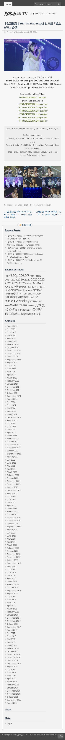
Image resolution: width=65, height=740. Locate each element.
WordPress (53, 735)
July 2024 (11, 402)
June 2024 (11, 405)
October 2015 (12, 697)
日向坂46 (14, 313)
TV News (34, 301)
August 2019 (12, 566)
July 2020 (11, 533)
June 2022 (11, 463)
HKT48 (30, 286)
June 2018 (11, 600)
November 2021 (13, 484)
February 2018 (13, 612)
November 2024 (13, 390)
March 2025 (12, 378)
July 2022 (11, 460)
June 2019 (11, 572)
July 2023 (11, 423)
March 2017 (12, 645)
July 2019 (11, 569)
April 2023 (11, 433)
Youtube (30, 306)
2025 (22, 283)
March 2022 (12, 472)
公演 (41, 205)
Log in (9, 724)
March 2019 (12, 581)
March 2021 (12, 509)
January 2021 (12, 515)
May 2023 (11, 430)
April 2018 (11, 606)
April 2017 (11, 642)
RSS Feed (26, 225)
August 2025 (12, 363)
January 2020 (12, 551)
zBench (42, 735)
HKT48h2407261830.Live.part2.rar (32, 107)
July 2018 (11, 597)
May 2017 (11, 639)
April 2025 (11, 375)
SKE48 (9, 297)
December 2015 (13, 691)
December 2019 (13, 554)
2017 (8, 279)
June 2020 (11, 536)
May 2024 (11, 408)
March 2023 (12, 436)
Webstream (18, 305)
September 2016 (14, 664)
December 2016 (13, 654)
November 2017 (13, 621)
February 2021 (13, 512)
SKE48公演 (19, 297)
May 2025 (11, 372)
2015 (31, 276)
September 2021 (14, 490)
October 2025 (12, 357)
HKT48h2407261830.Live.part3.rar (32, 111)
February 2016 (13, 685)
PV (20, 294)
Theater (10, 205)
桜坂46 (25, 313)
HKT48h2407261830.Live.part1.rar (32, 104)
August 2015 (12, 703)
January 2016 (12, 688)
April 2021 (11, 505)
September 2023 (14, 417)
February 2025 (13, 381)
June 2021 (11, 499)
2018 (14, 279)
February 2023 (13, 439)
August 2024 (12, 399)
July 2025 (11, 366)
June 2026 (11, 332)
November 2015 (13, 694)
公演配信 (47, 205)
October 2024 (12, 393)
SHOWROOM (34, 294)
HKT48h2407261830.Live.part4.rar (32, 114)
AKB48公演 (12, 286)
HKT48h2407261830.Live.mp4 (32, 97)
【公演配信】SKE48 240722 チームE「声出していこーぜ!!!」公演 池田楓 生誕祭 (18, 214)
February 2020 (13, 548)
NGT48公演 (19, 290)
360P (7, 276)
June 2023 (11, 426)
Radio (25, 294)
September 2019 (14, 563)
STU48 (30, 297)
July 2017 (11, 633)
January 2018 (12, 615)
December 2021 (13, 481)
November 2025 (13, 354)
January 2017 (12, 651)
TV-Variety (21, 301)
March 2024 (12, 414)
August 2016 (12, 667)
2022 (41, 279)
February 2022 (13, 475)
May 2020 (11, 539)
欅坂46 (32, 314)
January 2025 (12, 384)
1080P (20, 205)
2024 (26, 205)
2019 (20, 279)
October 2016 (12, 660)
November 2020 (13, 521)
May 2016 (11, 676)
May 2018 (11, 603)
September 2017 (14, 627)
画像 (39, 314)
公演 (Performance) (23, 310)
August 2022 (12, 457)
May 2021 (11, 502)
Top (61, 736)
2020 (27, 279)
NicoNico (28, 290)
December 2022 (13, 445)
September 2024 (14, 396)
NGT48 (11, 290)
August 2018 (12, 594)
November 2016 (13, 657)
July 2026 (11, 329)
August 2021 (12, 493)
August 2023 (12, 420)
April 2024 (11, 411)
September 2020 (14, 527)
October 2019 (12, 560)
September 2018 (14, 591)
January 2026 (12, 347)
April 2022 (11, 469)
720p (14, 276)
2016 (38, 275)
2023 (8, 283)
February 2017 (13, 648)
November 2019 (13, 557)
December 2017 (13, 618)
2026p (29, 283)
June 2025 (11, 369)
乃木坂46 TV (16, 13)
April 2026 (11, 338)
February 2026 (13, 344)
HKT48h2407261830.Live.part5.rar (32, 117)
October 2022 (12, 451)
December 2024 (13, 387)
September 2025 (14, 360)
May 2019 (11, 575)
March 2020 (12, 545)
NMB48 (37, 290)
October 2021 (12, 487)
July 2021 (11, 496)
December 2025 (13, 350)
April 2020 (11, 542)
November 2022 (13, 448)
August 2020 (12, 530)
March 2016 (12, 682)
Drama (22, 287)
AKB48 (38, 283)
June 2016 (11, 673)
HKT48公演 (33, 205)
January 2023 (12, 442)
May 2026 (11, 335)
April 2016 (11, 679)
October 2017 (12, 624)
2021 (34, 279)
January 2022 (12, 478)
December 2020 (13, 518)
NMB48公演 (11, 293)
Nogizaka (19, 32)
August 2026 (12, 326)
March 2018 (12, 609)
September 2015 (14, 700)
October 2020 (12, 524)
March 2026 (12, 341)
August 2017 (12, 630)
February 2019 (13, 584)
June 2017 (11, 636)
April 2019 (11, 578)
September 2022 (14, 454)
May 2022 (11, 466)
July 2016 (11, 670)
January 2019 (12, 588)
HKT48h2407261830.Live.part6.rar (32, 121)
